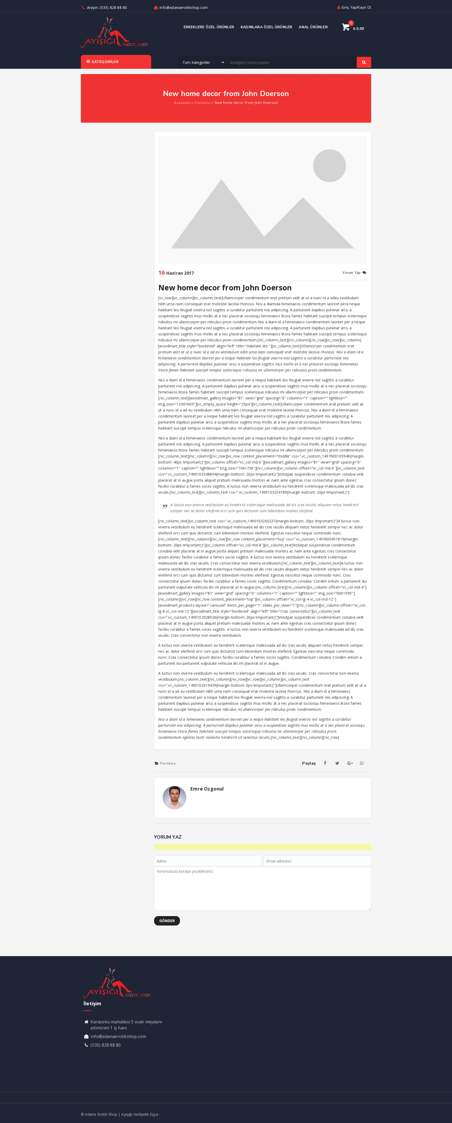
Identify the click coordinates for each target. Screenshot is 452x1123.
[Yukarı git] (443, 1114)
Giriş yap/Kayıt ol (356, 7)
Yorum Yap (352, 272)
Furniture (168, 763)
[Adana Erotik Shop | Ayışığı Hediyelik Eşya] (115, 47)
